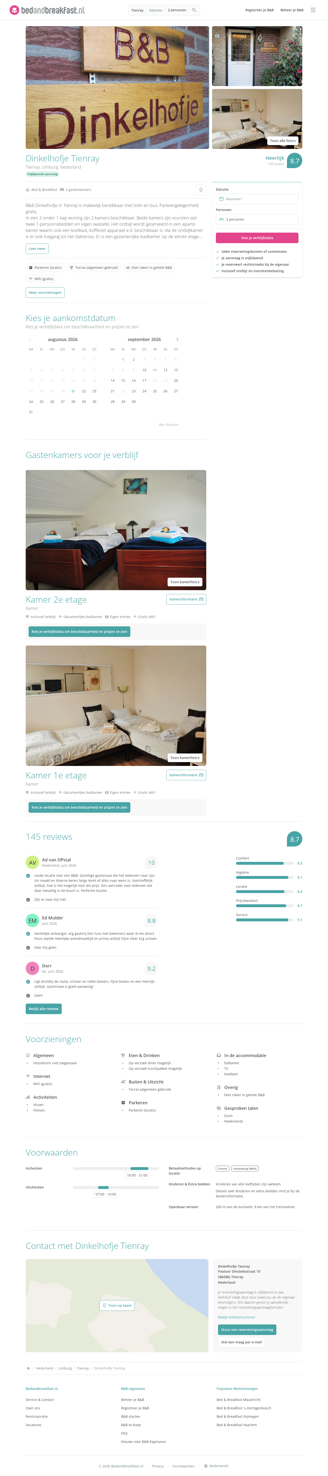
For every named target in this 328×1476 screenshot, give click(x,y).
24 (31, 401)
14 (73, 380)
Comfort (242, 858)
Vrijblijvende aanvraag (42, 174)
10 (31, 380)
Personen (223, 209)
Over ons (33, 1408)
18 (41, 391)
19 (52, 391)
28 (73, 401)
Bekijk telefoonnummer (236, 1317)
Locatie (241, 886)
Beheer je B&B (132, 1399)
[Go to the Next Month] (177, 339)
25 (41, 401)
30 (94, 401)
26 (52, 401)
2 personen (177, 10)
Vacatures (34, 1425)
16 (94, 380)
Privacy (158, 1466)
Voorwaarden (183, 1466)
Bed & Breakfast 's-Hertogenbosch (244, 1408)
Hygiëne (242, 872)
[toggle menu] (313, 10)
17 (31, 391)
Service (242, 914)
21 (73, 391)
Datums (155, 10)
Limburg (50, 167)
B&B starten (130, 1416)
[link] (48, 10)
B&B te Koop (131, 1425)
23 (94, 391)
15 (84, 380)
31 (31, 412)
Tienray (137, 10)
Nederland (70, 167)
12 (52, 380)
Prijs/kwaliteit (247, 900)
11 (41, 380)
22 (84, 391)
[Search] (194, 10)
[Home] (28, 1368)
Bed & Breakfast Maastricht (239, 1399)
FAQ (124, 1433)
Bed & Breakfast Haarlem (237, 1425)
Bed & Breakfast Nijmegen (238, 1416)
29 (84, 401)
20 (63, 391)
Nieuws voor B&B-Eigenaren (143, 1441)
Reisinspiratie (37, 1416)
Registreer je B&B (135, 1408)
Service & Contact (40, 1399)
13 (63, 380)
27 (63, 401)
